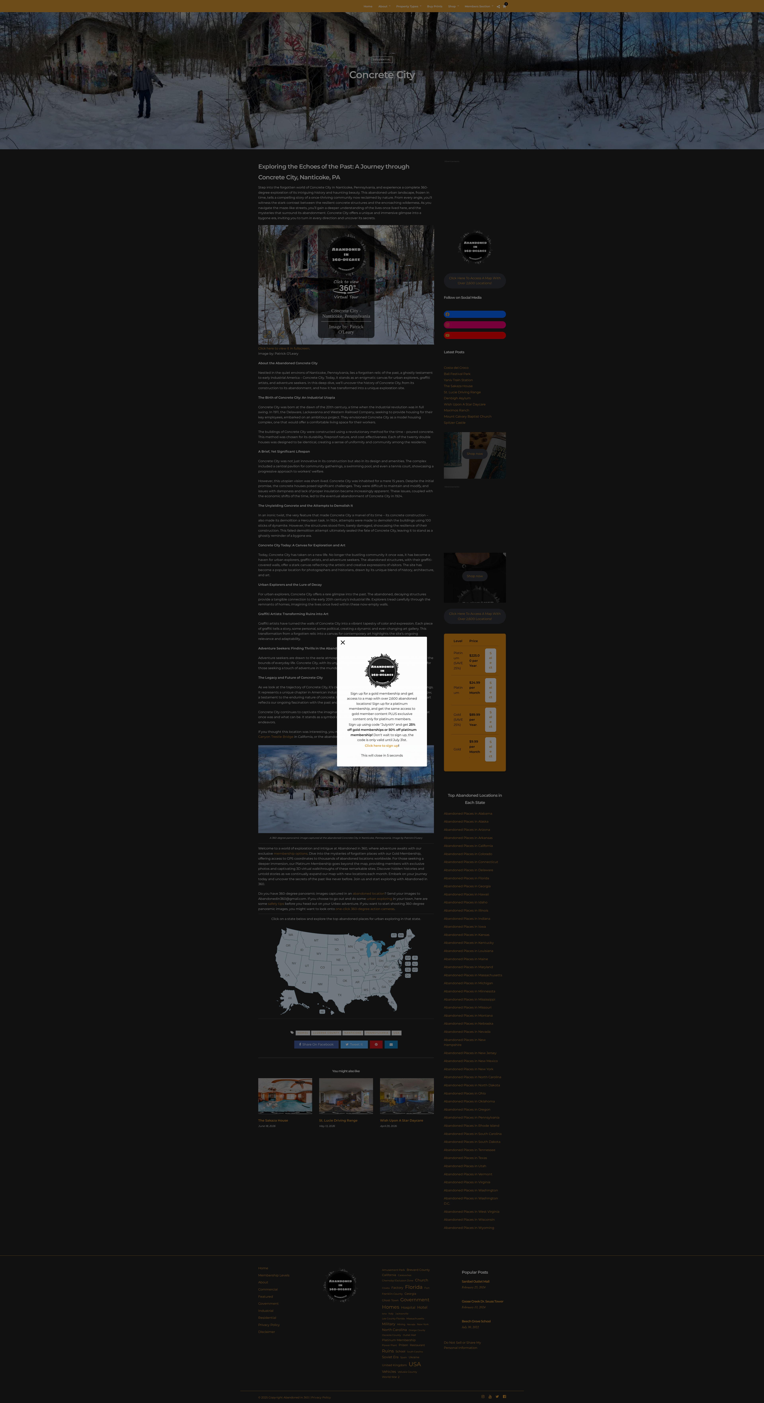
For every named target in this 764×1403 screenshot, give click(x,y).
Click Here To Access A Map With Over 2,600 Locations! (475, 280)
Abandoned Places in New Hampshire (465, 1042)
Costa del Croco (456, 368)
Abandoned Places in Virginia (467, 1182)
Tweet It (356, 1044)
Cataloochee (404, 1275)
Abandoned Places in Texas (465, 1158)
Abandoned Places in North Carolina (472, 1077)
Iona (384, 1313)
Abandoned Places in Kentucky (469, 943)
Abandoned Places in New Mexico (471, 1061)
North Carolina (394, 1330)
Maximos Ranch (456, 410)
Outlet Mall (409, 1335)
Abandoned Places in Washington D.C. (471, 1200)
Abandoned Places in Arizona (467, 830)
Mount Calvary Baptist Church (468, 416)
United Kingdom (394, 1365)
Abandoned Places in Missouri (467, 1007)
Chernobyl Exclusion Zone (397, 1280)
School (400, 1351)
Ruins (388, 1350)
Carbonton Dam (371, 732)
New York (423, 1324)
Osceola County (391, 1335)
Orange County (417, 1330)
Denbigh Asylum (457, 398)
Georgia (410, 1294)
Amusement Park (393, 1269)
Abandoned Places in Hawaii (466, 894)
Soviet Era (390, 1357)
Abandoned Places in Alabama (468, 813)
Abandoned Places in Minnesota (469, 991)
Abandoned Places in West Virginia (471, 1212)
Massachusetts (415, 1318)
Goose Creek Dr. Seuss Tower (482, 1301)
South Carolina (415, 1351)
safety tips (276, 904)
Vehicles (389, 1372)
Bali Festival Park (457, 374)
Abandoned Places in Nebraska (468, 1023)
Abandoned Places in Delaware (468, 870)
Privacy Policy (269, 1325)
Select (490, 660)
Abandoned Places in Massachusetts (473, 975)
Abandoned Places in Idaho (465, 902)
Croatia (386, 1288)
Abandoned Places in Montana (468, 1015)
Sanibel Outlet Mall (475, 1281)
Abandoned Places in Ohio (465, 1093)
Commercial (268, 1289)
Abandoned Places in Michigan (468, 983)
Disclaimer (266, 1332)
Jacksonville (401, 1313)
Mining (401, 1324)
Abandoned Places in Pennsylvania (471, 1117)
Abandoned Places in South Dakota (472, 1142)
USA (397, 1032)
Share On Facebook (318, 1044)
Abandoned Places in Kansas (466, 935)
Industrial (265, 1311)
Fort (427, 1287)
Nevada (411, 1324)
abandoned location (369, 893)
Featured (265, 1297)
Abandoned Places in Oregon (467, 1109)
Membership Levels (273, 1275)
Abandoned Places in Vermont (468, 1174)
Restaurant (417, 1345)
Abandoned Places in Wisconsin (469, 1219)
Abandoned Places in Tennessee (469, 1150)
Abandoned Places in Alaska (466, 821)
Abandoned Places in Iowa (465, 926)
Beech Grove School (476, 1321)
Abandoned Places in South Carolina (473, 1134)
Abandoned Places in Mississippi (469, 999)
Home (263, 1268)
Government (268, 1303)
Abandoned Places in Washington (471, 1190)
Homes (303, 1032)
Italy (391, 1313)
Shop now (475, 454)
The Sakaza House (273, 1120)
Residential (382, 59)
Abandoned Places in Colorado (468, 854)
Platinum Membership (399, 1340)
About (263, 1282)
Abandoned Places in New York (468, 1069)
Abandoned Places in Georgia (467, 886)
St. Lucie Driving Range (338, 1120)
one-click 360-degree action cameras (365, 909)
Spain (403, 1357)
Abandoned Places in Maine (466, 959)
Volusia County (407, 1371)
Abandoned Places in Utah (465, 1166)
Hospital (408, 1307)
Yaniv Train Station (458, 380)
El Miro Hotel (354, 737)
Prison (403, 1345)
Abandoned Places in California (468, 846)
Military (388, 1324)
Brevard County (418, 1270)
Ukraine (414, 1357)
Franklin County (392, 1293)
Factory (397, 1288)
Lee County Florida (393, 1318)
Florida (414, 1287)
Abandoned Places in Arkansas (468, 838)
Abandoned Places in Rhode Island (471, 1126)
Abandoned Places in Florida (466, 878)
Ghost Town (390, 1300)
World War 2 (391, 1377)
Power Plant (389, 1345)
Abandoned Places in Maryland (468, 967)
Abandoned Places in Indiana (467, 919)
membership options (291, 853)
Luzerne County (326, 1032)
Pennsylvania (377, 1032)
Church (421, 1280)
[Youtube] (490, 1397)
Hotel (422, 1307)
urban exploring (379, 899)
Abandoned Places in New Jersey (470, 1053)
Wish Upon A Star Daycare (401, 1120)
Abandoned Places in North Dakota (472, 1085)
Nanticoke (352, 1032)
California (389, 1275)
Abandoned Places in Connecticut (471, 862)
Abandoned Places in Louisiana (468, 951)
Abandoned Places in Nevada (467, 1032)
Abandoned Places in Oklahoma (469, 1101)
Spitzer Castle (455, 423)
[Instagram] (482, 1397)
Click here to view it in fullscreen (283, 348)
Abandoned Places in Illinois (466, 910)
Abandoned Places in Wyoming (469, 1228)
